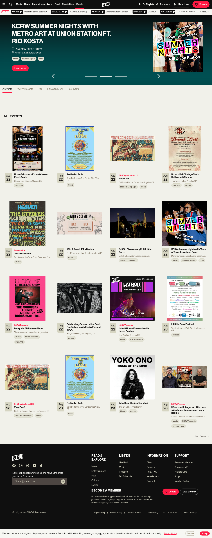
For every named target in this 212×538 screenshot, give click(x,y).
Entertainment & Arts (42, 4)
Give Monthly (189, 491)
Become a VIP (181, 467)
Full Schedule (125, 476)
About (150, 462)
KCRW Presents (25, 89)
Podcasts (165, 4)
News (27, 4)
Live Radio (124, 462)
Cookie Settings (190, 512)
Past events (73, 89)
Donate (203, 4)
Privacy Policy (114, 512)
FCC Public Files (168, 512)
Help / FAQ (152, 471)
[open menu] (4, 4)
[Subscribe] (63, 481)
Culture (95, 480)
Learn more (20, 68)
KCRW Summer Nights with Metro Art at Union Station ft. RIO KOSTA (61, 34)
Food (57, 4)
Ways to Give (180, 471)
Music (19, 4)
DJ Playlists (148, 4)
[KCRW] (17, 460)
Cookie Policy (151, 512)
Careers (151, 467)
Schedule (204, 12)
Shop (177, 476)
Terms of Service (132, 512)
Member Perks (181, 481)
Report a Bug (99, 512)
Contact (151, 481)
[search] (11, 4)
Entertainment (98, 471)
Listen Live (183, 4)
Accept (205, 533)
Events (79, 4)
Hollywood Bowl (55, 89)
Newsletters (68, 4)
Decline (190, 533)
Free (41, 59)
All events (7, 89)
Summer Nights (28, 59)
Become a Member (183, 462)
